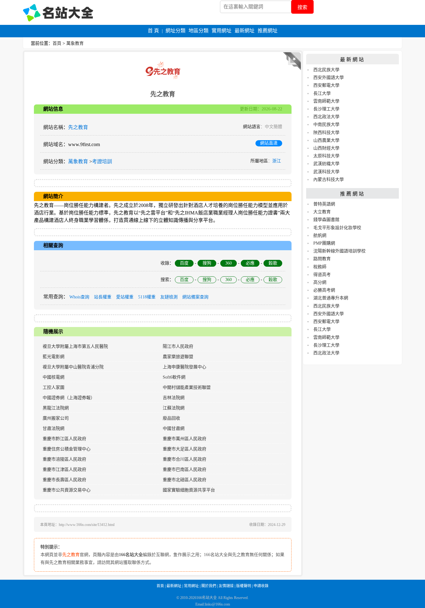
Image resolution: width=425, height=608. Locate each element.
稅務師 (319, 267)
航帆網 (319, 235)
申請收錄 (261, 586)
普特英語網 (324, 204)
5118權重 (147, 297)
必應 (250, 263)
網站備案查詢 (195, 297)
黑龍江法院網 (56, 408)
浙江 (276, 161)
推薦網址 (268, 30)
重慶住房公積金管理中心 (67, 449)
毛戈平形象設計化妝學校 (337, 227)
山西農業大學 (326, 140)
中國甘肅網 (173, 428)
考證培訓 (102, 161)
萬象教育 (75, 43)
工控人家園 (53, 387)
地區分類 (198, 30)
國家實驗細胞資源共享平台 (189, 490)
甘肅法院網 (53, 428)
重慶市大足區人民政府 (184, 449)
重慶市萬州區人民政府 (184, 438)
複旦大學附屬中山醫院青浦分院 (73, 367)
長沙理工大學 (326, 109)
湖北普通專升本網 (330, 298)
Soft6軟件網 (174, 377)
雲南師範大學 (326, 101)
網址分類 (175, 30)
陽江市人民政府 (178, 346)
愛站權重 (124, 297)
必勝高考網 (324, 290)
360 (228, 263)
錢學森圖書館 (326, 219)
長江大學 (322, 93)
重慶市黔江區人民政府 (64, 438)
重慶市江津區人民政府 (64, 469)
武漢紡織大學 (326, 163)
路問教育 (322, 258)
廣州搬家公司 (56, 418)
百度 (184, 263)
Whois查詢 (79, 297)
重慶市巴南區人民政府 (184, 469)
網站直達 (269, 143)
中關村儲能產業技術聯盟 (187, 387)
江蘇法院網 (173, 408)
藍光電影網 (53, 356)
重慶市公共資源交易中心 (67, 490)
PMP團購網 (324, 243)
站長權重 (102, 297)
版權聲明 (243, 586)
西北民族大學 (326, 69)
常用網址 (191, 586)
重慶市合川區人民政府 (184, 459)
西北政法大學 (326, 116)
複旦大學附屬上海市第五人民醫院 (75, 346)
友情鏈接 (226, 586)
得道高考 (322, 274)
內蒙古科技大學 (328, 179)
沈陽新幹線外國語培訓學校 (339, 251)
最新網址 (245, 30)
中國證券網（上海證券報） (69, 397)
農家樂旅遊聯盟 (178, 356)
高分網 (319, 282)
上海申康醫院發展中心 (184, 367)
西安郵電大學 (326, 85)
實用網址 (221, 30)
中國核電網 (53, 377)
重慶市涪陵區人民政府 (64, 459)
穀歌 (273, 263)
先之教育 (78, 127)
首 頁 (153, 30)
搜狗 (207, 263)
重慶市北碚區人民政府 (184, 479)
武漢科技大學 (326, 171)
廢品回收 (171, 418)
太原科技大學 (326, 156)
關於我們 (208, 586)
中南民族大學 (326, 124)
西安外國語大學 (328, 77)
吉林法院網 (173, 397)
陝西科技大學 (326, 132)
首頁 (57, 43)
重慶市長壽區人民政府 (64, 479)
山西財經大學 (326, 148)
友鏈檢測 (169, 297)
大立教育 (322, 212)
